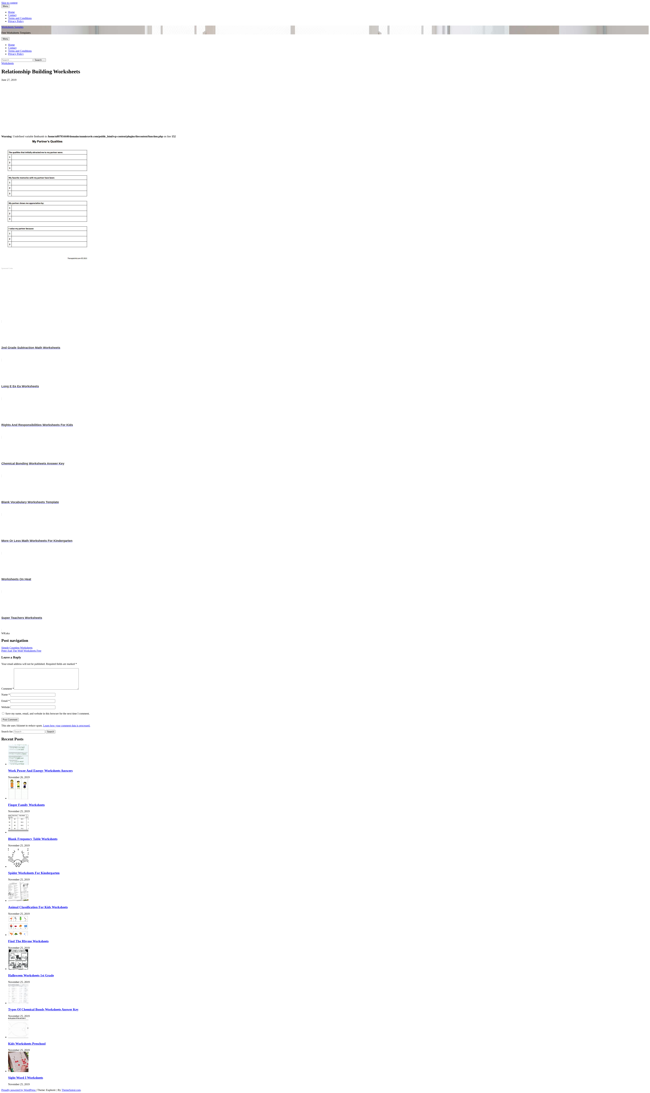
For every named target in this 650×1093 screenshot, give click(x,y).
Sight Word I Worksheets (25, 1077)
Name (5, 694)
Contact (12, 15)
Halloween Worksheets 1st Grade (31, 975)
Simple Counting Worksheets (16, 647)
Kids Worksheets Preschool (27, 1043)
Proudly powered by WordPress (18, 1090)
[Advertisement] (102, 105)
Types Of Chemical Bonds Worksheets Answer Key (43, 1009)
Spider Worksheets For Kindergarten (34, 873)
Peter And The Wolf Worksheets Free (21, 650)
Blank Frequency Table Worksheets (32, 839)
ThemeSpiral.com (71, 1090)
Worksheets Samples (12, 27)
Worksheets (7, 63)
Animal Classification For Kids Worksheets (38, 907)
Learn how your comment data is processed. (66, 725)
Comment (7, 688)
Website (5, 707)
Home (11, 12)
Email (5, 700)
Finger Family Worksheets (26, 805)
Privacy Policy (16, 21)
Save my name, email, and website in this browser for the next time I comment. (47, 713)
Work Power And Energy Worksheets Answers (40, 770)
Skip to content (9, 2)
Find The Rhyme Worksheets (28, 941)
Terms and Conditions (20, 18)
